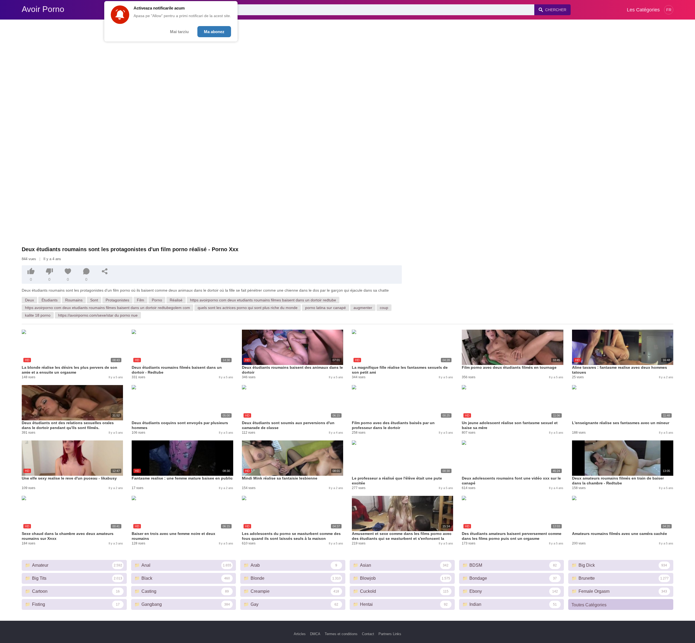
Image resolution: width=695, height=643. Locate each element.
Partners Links (389, 634)
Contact (368, 634)
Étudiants (50, 300)
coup (384, 307)
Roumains (74, 300)
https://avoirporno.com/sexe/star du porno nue (98, 315)
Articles (300, 634)
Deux (29, 300)
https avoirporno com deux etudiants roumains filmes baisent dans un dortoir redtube (263, 300)
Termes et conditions (341, 634)
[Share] (105, 271)
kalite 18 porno (37, 315)
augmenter (362, 307)
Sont (94, 300)
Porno (157, 300)
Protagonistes (117, 300)
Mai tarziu (179, 31)
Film (140, 300)
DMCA (315, 634)
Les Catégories (643, 9)
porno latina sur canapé (325, 307)
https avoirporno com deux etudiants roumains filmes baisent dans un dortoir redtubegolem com (107, 307)
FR (668, 10)
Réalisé (176, 300)
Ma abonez (214, 31)
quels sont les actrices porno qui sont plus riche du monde (248, 307)
